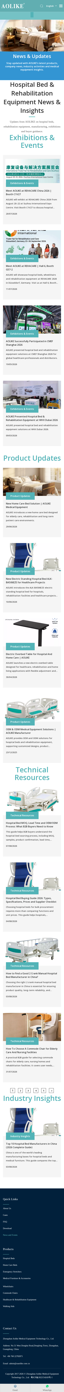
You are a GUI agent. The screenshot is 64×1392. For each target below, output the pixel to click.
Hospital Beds (9, 1258)
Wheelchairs (8, 1286)
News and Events (10, 1235)
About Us (7, 1208)
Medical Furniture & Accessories (17, 1278)
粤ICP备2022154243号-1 (42, 1377)
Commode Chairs (10, 1293)
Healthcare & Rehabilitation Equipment (19, 1300)
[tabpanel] (32, 50)
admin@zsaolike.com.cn (19, 1363)
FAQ (5, 1222)
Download (7, 1228)
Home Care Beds (10, 1265)
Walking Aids (8, 1306)
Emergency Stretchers (12, 1272)
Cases (5, 1215)
